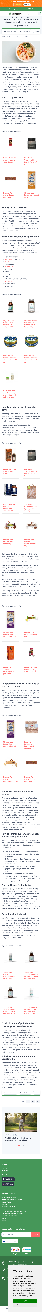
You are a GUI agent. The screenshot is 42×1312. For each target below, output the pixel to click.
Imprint (4, 1218)
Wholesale (5, 1171)
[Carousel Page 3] (23, 1145)
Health (28, 17)
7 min (17, 36)
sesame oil (9, 267)
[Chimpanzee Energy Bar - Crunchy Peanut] (10, 620)
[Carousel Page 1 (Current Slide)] (19, 1145)
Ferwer (16, 17)
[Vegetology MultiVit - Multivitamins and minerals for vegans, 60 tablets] (10, 959)
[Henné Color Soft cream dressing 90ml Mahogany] (10, 145)
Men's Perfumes (25, 31)
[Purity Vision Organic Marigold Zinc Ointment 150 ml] (10, 343)
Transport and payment (9, 1197)
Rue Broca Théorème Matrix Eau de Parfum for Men (31, 161)
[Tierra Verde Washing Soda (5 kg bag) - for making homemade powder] (31, 492)
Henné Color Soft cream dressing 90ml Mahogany (9, 160)
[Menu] (2, 13)
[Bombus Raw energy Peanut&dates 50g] (10, 764)
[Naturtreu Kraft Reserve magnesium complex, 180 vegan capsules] (10, 492)
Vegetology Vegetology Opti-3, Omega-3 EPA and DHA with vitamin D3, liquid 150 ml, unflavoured (31, 975)
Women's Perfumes (10, 31)
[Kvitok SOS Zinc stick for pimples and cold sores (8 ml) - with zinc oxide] (10, 378)
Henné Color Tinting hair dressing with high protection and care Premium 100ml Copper (10, 670)
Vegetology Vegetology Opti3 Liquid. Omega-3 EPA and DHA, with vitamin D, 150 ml (10, 1010)
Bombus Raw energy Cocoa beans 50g (8, 195)
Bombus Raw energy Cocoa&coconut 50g (30, 542)
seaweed (8, 281)
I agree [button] (25, 1301)
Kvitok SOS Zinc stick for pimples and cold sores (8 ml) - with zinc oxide (9, 394)
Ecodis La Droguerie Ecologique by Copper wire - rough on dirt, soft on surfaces (31, 745)
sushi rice (8, 259)
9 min (19, 1135)
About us (4, 1168)
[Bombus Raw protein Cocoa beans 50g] (10, 527)
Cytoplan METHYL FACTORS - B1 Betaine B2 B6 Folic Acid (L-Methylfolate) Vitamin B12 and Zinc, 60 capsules (31, 324)
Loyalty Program (7, 1202)
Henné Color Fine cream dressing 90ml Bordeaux (30, 669)
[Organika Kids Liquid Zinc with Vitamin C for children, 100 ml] (10, 308)
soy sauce (8, 262)
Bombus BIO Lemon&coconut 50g (30, 634)
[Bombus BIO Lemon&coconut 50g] (31, 620)
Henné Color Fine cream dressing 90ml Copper (9, 471)
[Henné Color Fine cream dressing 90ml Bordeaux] (31, 655)
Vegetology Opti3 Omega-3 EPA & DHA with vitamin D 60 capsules (31, 1010)
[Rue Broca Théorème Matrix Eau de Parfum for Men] (31, 145)
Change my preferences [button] (25, 1305)
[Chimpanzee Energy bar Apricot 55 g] (31, 180)
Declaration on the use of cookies (12, 1213)
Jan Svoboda (6, 36)
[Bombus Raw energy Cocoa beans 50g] (10, 180)
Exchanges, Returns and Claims (12, 1200)
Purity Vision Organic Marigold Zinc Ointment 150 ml (10, 359)
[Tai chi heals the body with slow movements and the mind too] (21, 1122)
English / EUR (10, 1241)
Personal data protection (10, 1216)
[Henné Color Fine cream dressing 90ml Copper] (10, 457)
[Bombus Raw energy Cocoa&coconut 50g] (31, 527)
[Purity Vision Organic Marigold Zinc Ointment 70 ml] (31, 343)
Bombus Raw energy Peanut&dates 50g (10, 779)
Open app (27, 4)
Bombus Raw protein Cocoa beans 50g (8, 541)
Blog (22, 17)
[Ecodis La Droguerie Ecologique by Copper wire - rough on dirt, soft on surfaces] (31, 729)
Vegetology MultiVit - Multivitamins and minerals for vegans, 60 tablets (10, 975)
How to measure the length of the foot (14, 1211)
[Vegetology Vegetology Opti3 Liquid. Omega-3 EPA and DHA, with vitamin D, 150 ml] (10, 994)
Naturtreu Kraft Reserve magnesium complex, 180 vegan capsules (9, 507)
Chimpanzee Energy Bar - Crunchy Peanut (9, 634)
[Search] (27, 13)
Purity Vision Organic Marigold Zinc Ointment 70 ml (30, 359)
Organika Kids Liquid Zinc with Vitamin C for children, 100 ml (9, 324)
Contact (4, 1204)
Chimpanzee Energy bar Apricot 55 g (31, 195)
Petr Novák (8, 1135)
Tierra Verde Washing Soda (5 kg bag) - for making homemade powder (30, 507)
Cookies (4, 1220)
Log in (36, 1234)
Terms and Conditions (8, 1206)
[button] (8, 1179)
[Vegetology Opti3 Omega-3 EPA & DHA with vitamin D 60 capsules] (31, 994)
